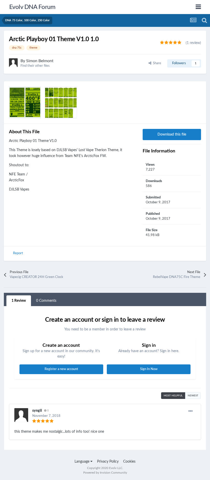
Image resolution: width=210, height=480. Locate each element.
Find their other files (35, 66)
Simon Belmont (40, 61)
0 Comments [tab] (46, 301)
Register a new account (61, 369)
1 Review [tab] (19, 301)
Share (156, 63)
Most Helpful (173, 395)
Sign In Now (149, 369)
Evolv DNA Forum (32, 7)
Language (82, 461)
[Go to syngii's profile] (21, 415)
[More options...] (190, 411)
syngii (37, 410)
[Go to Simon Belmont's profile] (13, 62)
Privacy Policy (108, 461)
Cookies (129, 461)
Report (18, 253)
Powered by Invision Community (105, 472)
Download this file (172, 134)
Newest (193, 395)
